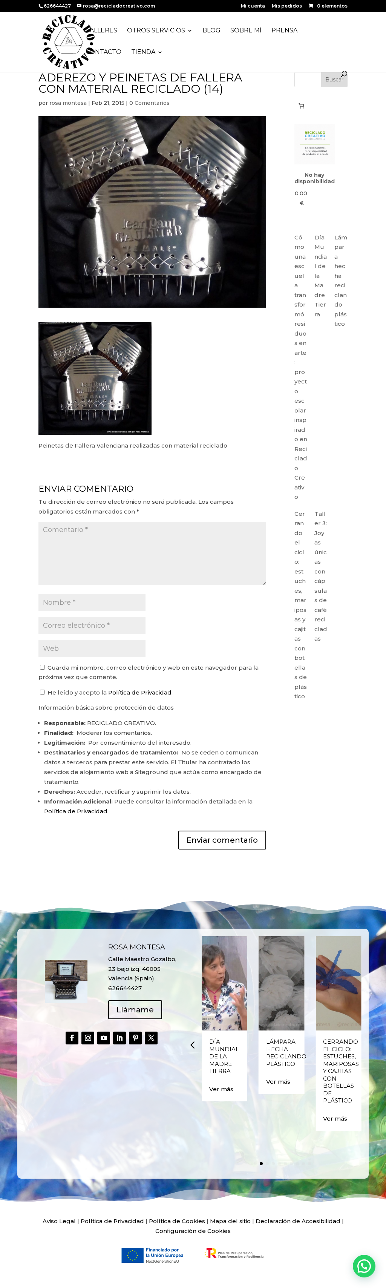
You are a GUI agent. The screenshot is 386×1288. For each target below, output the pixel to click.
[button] (192, 1044)
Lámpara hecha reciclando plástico (286, 1052)
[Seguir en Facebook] (72, 1038)
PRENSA (284, 31)
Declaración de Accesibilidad (298, 1221)
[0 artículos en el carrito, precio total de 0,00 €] (301, 105)
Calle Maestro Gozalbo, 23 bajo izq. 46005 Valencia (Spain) (142, 968)
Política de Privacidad (140, 692)
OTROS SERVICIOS (156, 31)
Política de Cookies (177, 1221)
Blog (211, 31)
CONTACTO (103, 52)
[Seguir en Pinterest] (135, 1038)
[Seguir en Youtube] (103, 1038)
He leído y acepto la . (109, 692)
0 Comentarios (149, 103)
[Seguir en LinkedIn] (119, 1038)
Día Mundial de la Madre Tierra (224, 1056)
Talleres (101, 31)
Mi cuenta (253, 6)
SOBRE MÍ (246, 31)
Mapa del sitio (230, 1221)
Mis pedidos (287, 6)
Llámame (135, 1009)
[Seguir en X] (151, 1038)
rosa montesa (68, 103)
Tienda (143, 52)
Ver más (221, 1089)
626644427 (58, 6)
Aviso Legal (59, 1221)
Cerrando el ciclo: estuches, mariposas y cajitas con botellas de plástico (341, 1071)
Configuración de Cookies (193, 1230)
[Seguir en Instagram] (87, 1038)
